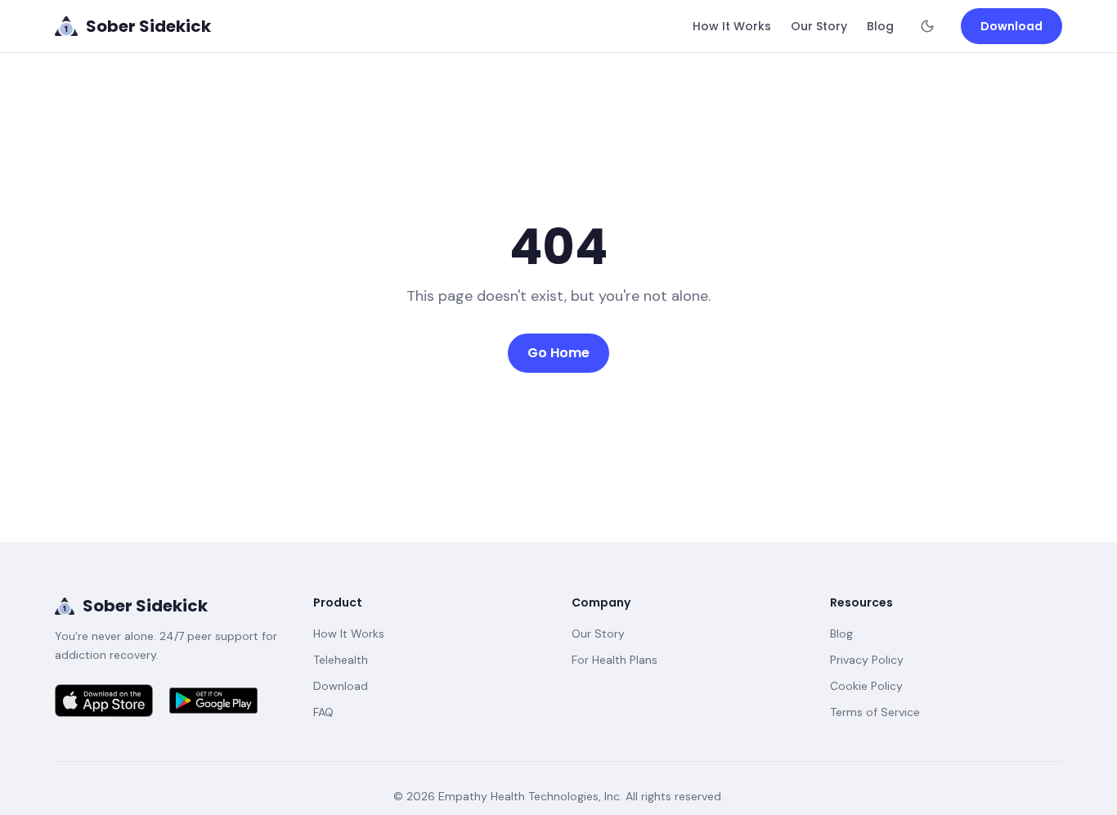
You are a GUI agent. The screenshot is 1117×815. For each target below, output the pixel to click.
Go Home (558, 352)
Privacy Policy (867, 659)
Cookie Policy (866, 685)
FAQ (323, 712)
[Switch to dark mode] (927, 26)
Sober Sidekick (145, 605)
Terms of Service (875, 712)
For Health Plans (614, 659)
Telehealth (340, 659)
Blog (880, 26)
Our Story (819, 26)
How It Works (732, 26)
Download (1011, 26)
